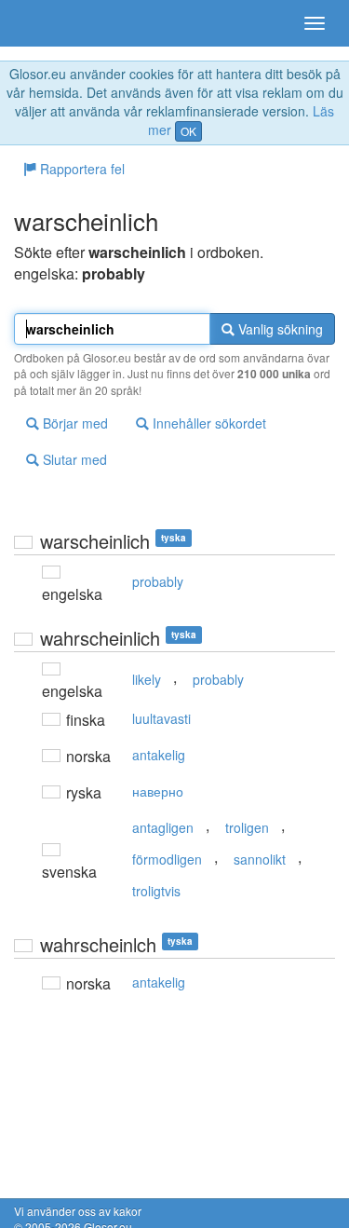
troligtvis (156, 890)
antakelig (158, 754)
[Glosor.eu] (46, 23)
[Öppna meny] (314, 23)
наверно (157, 791)
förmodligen (167, 859)
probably (157, 581)
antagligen (163, 827)
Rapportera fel (80, 168)
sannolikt (260, 859)
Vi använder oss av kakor (77, 1211)
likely (146, 679)
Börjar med (73, 423)
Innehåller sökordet (207, 423)
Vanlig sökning (279, 329)
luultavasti (161, 718)
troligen (247, 827)
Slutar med (73, 459)
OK (188, 131)
